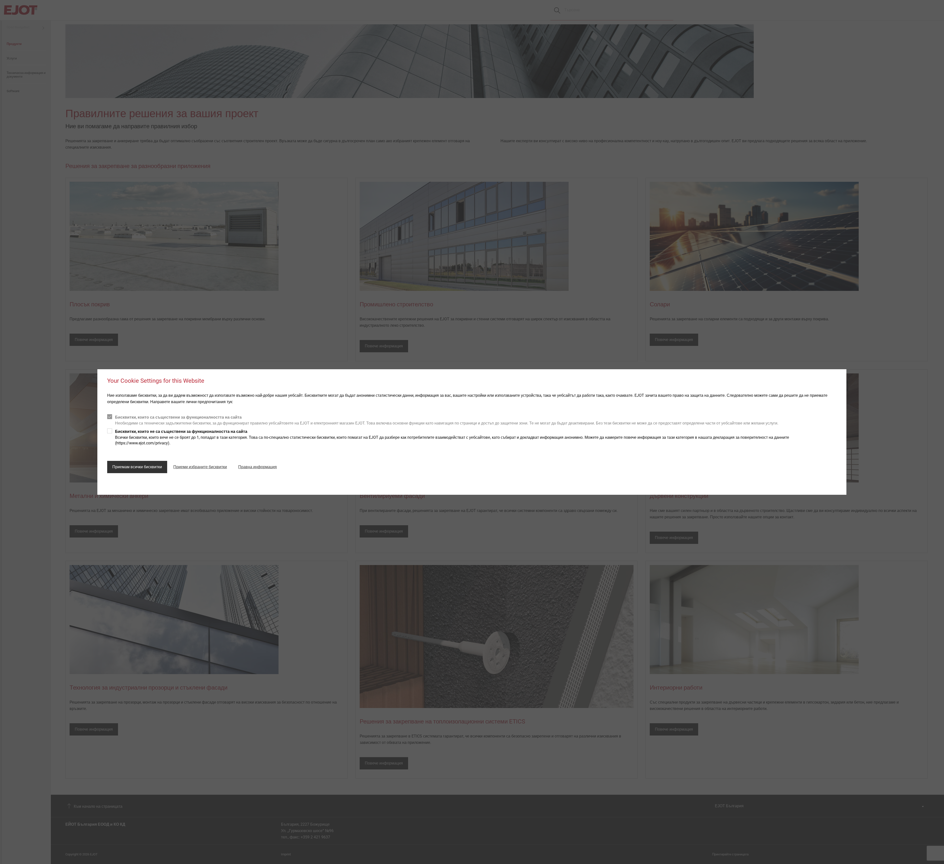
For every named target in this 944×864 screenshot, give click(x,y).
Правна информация (257, 467)
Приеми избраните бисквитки (200, 467)
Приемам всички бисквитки (137, 467)
